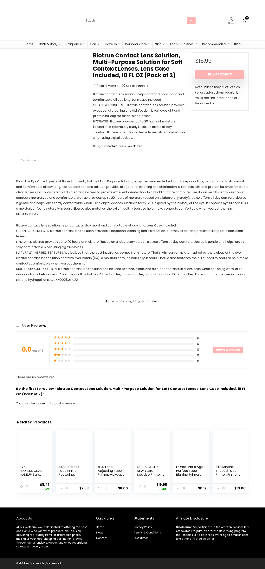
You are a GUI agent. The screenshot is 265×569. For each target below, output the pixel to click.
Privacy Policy (143, 527)
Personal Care (136, 44)
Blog (237, 44)
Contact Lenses (116, 146)
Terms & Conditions (147, 532)
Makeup (111, 44)
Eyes (129, 146)
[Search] (191, 20)
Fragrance (74, 44)
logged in (43, 403)
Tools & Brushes (182, 44)
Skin (158, 44)
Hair (93, 44)
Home (29, 44)
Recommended (214, 44)
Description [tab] (28, 160)
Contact (101, 538)
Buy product (220, 74)
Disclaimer (141, 538)
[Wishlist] (232, 19)
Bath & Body (48, 44)
